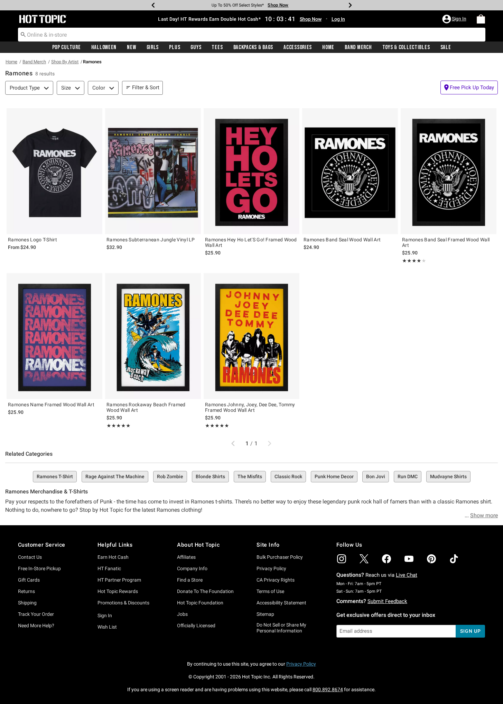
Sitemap (265, 614)
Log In (338, 19)
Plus (174, 47)
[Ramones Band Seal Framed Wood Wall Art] (448, 171)
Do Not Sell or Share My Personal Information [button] (281, 627)
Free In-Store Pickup (39, 568)
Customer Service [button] (42, 544)
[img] (341, 559)
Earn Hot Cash (113, 557)
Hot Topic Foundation (200, 602)
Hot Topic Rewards (117, 591)
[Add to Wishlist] (95, 115)
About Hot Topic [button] (198, 544)
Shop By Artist (64, 61)
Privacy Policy (271, 568)
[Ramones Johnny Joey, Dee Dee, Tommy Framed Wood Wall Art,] (251, 336)
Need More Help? (36, 625)
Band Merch (358, 47)
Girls (153, 47)
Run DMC (408, 476)
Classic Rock (288, 476)
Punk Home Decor (334, 476)
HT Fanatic (109, 568)
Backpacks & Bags (253, 47)
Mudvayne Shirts (448, 476)
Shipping (27, 602)
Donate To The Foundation (205, 591)
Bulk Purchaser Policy (280, 557)
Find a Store (190, 580)
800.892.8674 (328, 689)
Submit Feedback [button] (387, 601)
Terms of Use (270, 591)
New (131, 47)
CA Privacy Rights (276, 580)
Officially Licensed (196, 625)
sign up (470, 631)
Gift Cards (29, 580)
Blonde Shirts (210, 476)
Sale (445, 47)
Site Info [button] (268, 544)
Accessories (297, 47)
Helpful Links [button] (115, 544)
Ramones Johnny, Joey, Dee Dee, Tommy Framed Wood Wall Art (250, 407)
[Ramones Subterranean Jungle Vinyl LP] (153, 171)
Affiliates (186, 557)
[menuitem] (480, 19)
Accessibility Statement (281, 602)
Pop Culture (66, 47)
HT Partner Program (119, 580)
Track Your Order (36, 614)
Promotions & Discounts (123, 602)
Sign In (104, 615)
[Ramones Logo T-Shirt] (54, 171)
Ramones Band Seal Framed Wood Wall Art (446, 242)
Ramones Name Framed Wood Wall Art (51, 404)
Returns (26, 591)
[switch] (469, 87)
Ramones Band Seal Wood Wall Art (342, 239)
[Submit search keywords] (23, 34)
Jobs (182, 614)
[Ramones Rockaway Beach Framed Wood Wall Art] (153, 336)
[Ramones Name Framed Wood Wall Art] (54, 336)
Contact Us (30, 557)
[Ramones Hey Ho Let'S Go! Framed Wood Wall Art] (251, 171)
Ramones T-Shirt (55, 476)
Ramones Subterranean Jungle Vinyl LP (150, 239)
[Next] (350, 5)
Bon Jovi (375, 476)
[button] (454, 19)
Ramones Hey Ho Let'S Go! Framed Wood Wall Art (251, 242)
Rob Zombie (170, 476)
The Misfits (249, 476)
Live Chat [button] (406, 575)
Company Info (192, 568)
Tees (217, 47)
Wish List (107, 627)
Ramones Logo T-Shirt (32, 239)
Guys (195, 47)
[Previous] (153, 5)
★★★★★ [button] (411, 260)
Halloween (104, 47)
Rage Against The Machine (115, 476)
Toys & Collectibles (406, 47)
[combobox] (251, 34)
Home (328, 47)
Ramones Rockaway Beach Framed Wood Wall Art (146, 407)
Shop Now (278, 5)
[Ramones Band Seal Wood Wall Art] (350, 171)
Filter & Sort (145, 87)
